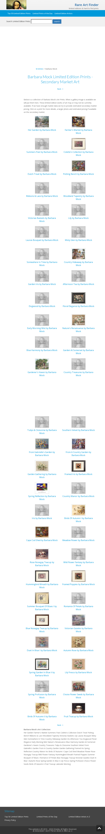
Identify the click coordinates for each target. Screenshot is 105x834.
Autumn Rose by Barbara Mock (78, 650)
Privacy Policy (10, 820)
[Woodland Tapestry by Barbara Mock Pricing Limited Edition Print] (78, 187)
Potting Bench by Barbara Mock (78, 174)
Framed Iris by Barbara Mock (78, 474)
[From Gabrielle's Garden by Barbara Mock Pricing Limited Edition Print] (42, 443)
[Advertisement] (52, 49)
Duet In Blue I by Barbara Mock (42, 650)
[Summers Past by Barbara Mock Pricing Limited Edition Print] (42, 143)
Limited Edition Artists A (78, 816)
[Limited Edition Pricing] (16, 4)
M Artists (39, 69)
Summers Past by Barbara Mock (42, 152)
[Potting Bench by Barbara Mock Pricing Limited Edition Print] (78, 165)
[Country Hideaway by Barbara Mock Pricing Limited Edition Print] (78, 253)
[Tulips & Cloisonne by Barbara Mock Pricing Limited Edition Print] (42, 421)
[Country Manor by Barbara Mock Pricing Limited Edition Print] (78, 487)
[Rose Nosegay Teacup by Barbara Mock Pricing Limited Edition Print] (42, 554)
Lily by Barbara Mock (78, 218)
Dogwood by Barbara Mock (42, 306)
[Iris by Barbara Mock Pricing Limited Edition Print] (42, 509)
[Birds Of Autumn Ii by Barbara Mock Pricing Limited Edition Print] (42, 708)
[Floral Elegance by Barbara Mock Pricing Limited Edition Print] (78, 297)
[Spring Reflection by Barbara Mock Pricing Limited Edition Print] (42, 487)
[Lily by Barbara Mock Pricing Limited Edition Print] (78, 209)
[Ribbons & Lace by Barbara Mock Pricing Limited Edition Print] (42, 187)
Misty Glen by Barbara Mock (78, 240)
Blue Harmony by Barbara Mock (42, 350)
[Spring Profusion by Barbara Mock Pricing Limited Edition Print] (42, 686)
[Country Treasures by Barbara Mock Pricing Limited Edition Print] (78, 364)
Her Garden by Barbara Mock (42, 130)
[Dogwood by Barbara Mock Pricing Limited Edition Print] (42, 297)
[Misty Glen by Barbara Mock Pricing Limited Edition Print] (78, 231)
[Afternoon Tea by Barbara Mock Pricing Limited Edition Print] (78, 275)
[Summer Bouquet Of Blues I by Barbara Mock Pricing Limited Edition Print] (42, 598)
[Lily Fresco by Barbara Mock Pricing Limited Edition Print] (78, 664)
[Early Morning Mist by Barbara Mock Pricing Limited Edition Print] (42, 319)
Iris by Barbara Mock (42, 518)
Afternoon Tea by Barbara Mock (78, 284)
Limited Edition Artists (63, 13)
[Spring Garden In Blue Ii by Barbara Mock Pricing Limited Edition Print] (42, 664)
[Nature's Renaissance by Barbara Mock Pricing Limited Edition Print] (78, 319)
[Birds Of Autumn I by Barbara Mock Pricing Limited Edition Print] (78, 509)
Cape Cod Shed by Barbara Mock (42, 540)
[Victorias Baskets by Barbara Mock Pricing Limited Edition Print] (42, 209)
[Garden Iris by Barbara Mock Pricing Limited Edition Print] (42, 275)
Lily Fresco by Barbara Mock (78, 672)
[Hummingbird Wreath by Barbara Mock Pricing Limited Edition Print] (42, 576)
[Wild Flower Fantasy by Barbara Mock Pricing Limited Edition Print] (78, 554)
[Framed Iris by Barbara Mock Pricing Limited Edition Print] (78, 465)
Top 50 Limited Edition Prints (19, 13)
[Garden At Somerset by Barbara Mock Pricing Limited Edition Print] (78, 341)
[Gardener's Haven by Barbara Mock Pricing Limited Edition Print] (42, 364)
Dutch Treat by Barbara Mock (42, 174)
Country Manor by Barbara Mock (78, 496)
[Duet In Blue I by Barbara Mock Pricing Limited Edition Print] (42, 642)
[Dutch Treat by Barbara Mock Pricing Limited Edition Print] (42, 165)
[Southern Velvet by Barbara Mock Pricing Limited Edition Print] (78, 421)
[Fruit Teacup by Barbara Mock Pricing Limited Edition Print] (78, 708)
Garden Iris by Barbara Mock (42, 284)
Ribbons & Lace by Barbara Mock (42, 196)
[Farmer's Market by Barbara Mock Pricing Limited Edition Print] (78, 121)
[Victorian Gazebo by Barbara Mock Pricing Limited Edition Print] (78, 620)
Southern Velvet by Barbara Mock (78, 430)
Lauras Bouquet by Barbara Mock (42, 240)
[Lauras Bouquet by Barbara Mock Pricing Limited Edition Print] (42, 231)
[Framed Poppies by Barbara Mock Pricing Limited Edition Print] (78, 576)
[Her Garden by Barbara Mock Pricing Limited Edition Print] (42, 121)
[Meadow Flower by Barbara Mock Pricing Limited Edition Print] (78, 532)
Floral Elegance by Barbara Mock (78, 306)
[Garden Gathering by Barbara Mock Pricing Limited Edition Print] (42, 465)
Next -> (60, 89)
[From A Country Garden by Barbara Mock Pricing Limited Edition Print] (78, 443)
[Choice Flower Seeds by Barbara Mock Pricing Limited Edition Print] (78, 686)
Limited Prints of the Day (42, 13)
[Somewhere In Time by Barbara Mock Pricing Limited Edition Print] (42, 253)
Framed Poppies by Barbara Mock (78, 584)
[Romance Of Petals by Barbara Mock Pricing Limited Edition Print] (78, 598)
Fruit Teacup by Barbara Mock (78, 716)
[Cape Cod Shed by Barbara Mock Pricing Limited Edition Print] (42, 532)
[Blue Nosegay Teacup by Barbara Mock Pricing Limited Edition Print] (42, 620)
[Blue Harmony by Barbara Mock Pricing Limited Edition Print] (42, 341)
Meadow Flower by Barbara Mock (78, 540)
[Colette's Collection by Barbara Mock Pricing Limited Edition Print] (78, 143)
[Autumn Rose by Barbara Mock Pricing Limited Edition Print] (78, 642)
